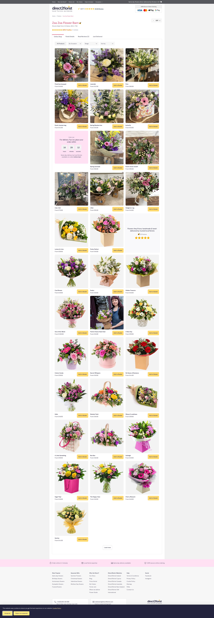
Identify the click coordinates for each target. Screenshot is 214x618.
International (112, 592)
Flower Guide (93, 592)
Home (53, 2)
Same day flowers (57, 576)
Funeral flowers (57, 587)
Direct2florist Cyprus (114, 578)
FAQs (128, 587)
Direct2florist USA (113, 589)
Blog (90, 578)
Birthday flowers (57, 578)
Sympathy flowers (57, 584)
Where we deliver (94, 589)
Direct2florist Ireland (114, 576)
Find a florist (93, 581)
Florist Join (71, 2)
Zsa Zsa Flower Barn (68, 16)
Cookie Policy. (56, 608)
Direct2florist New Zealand (116, 587)
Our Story (92, 576)
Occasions (98, 2)
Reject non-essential (21, 613)
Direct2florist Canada (114, 581)
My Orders (80, 2)
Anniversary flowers (58, 581)
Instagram (148, 578)
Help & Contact (89, 2)
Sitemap (129, 584)
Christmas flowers (76, 578)
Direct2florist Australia (115, 584)
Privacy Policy (131, 578)
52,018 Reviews (99, 9)
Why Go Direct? (62, 2)
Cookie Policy (131, 581)
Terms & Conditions (133, 576)
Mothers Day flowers (77, 584)
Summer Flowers (76, 576)
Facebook (148, 576)
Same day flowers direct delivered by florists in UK (144, 2)
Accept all (7, 613)
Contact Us (130, 589)
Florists (59, 16)
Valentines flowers (76, 581)
